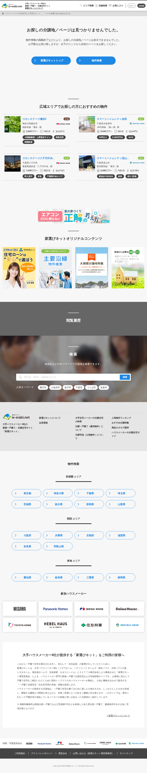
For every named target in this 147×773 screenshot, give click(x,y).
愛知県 (27, 577)
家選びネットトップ (52, 60)
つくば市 (91, 387)
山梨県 (121, 504)
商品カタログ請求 (120, 427)
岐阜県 (59, 577)
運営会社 (62, 753)
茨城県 (27, 504)
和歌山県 (59, 546)
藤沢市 (43, 387)
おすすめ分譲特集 (120, 422)
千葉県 (90, 493)
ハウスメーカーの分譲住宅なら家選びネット (23, 13)
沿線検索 (103, 5)
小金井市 (55, 387)
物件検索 (97, 60)
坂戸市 (68, 387)
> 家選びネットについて (118, 715)
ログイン (132, 6)
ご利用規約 (19, 753)
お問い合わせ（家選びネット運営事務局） (93, 753)
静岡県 (121, 577)
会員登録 (141, 6)
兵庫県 (59, 535)
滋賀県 (121, 535)
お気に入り (118, 5)
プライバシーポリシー (42, 753)
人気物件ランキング (121, 418)
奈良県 (27, 546)
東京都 (27, 493)
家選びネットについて (34, 8)
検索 (125, 377)
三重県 (90, 577)
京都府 (90, 535)
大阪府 (27, 535)
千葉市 (79, 387)
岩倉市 (104, 387)
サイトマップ (126, 753)
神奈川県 (59, 493)
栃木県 (59, 504)
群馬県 (90, 504)
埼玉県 (121, 493)
